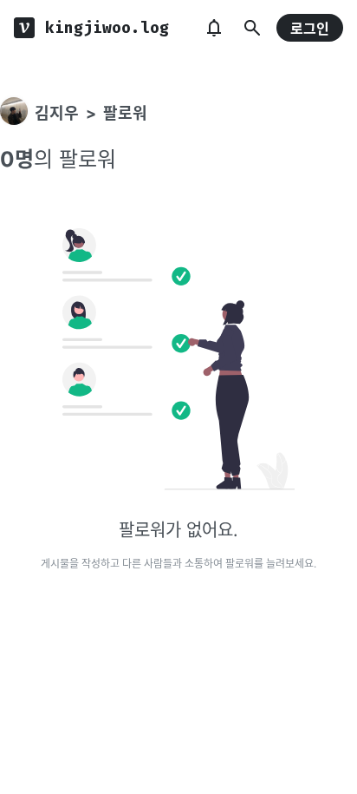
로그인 (309, 28)
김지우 (57, 113)
